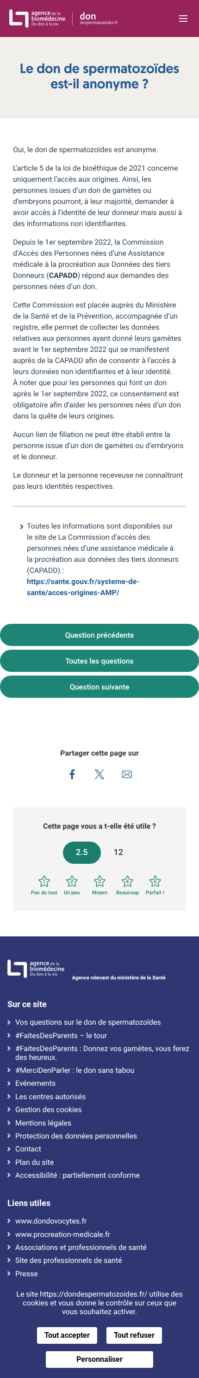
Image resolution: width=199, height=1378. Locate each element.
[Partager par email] (127, 775)
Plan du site (34, 1162)
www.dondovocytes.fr (51, 1221)
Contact (28, 1149)
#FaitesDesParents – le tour (61, 1036)
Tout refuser (134, 1335)
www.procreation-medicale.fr (62, 1234)
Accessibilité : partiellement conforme (77, 1175)
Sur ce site (27, 1004)
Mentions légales (43, 1123)
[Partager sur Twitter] (100, 775)
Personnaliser (99, 1359)
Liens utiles (28, 1203)
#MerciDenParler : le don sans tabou (74, 1070)
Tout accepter (67, 1335)
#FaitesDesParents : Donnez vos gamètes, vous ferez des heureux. (102, 1053)
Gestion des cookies (48, 1110)
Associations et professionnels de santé (81, 1247)
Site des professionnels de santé (68, 1260)
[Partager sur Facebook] (72, 775)
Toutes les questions (99, 661)
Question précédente (99, 635)
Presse (26, 1274)
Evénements (35, 1083)
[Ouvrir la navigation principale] (183, 18)
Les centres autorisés (50, 1097)
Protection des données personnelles (76, 1136)
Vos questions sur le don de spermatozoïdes (88, 1022)
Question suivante (100, 687)
